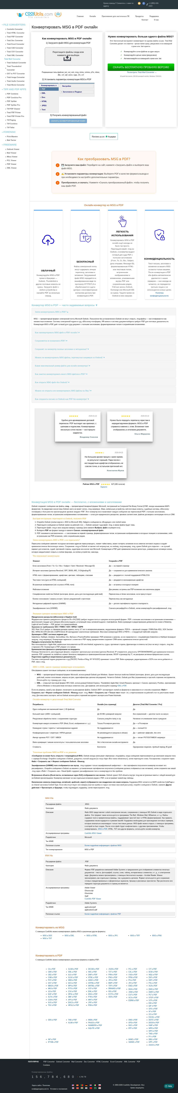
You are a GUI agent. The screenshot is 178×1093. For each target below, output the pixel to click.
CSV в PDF (72, 991)
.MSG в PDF (102, 829)
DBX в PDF (153, 1039)
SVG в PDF (52, 1002)
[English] (73, 1085)
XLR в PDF (153, 986)
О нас (156, 20)
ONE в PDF (132, 1020)
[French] (73, 1088)
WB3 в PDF (72, 980)
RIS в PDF (112, 991)
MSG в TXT (47, 938)
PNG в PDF (112, 977)
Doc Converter (89, 1062)
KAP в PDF (52, 994)
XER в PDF (112, 997)
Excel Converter (116, 1062)
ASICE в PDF (154, 1045)
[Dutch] (91, 1085)
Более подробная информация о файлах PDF (103, 914)
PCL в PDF (132, 969)
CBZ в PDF (52, 975)
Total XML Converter (15, 55)
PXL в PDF (153, 983)
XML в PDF (72, 972)
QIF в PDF (153, 1006)
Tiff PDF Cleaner (13, 109)
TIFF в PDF (112, 986)
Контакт (145, 20)
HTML (44, 101)
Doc (43, 97)
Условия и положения (58, 1089)
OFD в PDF (132, 1023)
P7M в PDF (92, 997)
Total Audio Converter (15, 81)
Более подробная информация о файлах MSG (103, 845)
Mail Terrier (11, 140)
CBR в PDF (52, 972)
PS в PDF (132, 980)
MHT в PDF (92, 1000)
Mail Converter (76, 1062)
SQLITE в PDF (94, 1028)
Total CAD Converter (15, 48)
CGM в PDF (52, 1000)
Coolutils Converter (15, 29)
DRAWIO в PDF (114, 988)
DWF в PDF (92, 975)
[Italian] (95, 1085)
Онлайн (93, 16)
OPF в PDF (153, 1042)
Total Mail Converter (12, 59)
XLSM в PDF (73, 969)
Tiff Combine (12, 124)
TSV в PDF (52, 1005)
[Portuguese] (82, 1085)
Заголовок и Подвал (72, 92)
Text (43, 110)
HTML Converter (102, 1062)
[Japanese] (100, 1088)
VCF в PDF (92, 988)
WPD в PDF (153, 1028)
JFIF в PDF (92, 1002)
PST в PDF (52, 980)
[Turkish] (78, 1088)
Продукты (139, 16)
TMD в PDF (153, 1034)
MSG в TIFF (135, 936)
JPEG (44, 105)
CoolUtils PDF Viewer (93, 899)
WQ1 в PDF (153, 975)
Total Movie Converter (15, 85)
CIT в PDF (153, 969)
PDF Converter (49, 1062)
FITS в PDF (72, 988)
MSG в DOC (47, 936)
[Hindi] (82, 1088)
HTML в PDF (93, 977)
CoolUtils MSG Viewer (93, 833)
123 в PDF (52, 991)
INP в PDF (52, 1039)
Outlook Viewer (13, 149)
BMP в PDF (113, 983)
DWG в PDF (153, 989)
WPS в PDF (153, 1031)
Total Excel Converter (15, 44)
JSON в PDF (113, 969)
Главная (80, 16)
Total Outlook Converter (16, 63)
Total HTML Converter (15, 33)
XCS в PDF (132, 997)
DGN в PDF (132, 989)
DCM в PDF (153, 972)
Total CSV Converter (15, 52)
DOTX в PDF (154, 1020)
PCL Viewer (11, 160)
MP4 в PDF (72, 986)
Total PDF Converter (15, 37)
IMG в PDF (92, 972)
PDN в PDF (92, 1005)
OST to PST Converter (16, 74)
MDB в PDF (92, 1020)
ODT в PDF (153, 980)
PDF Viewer (11, 164)
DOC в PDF (132, 1025)
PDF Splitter (12, 101)
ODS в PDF (52, 1020)
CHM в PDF (52, 977)
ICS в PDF (153, 1014)
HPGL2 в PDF (73, 1005)
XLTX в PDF (52, 997)
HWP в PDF (153, 1025)
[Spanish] (78, 1085)
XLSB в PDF (73, 1023)
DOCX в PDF (73, 1002)
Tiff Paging (11, 120)
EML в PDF (122, 686)
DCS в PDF (72, 983)
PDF (43, 89)
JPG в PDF (112, 980)
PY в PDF (152, 1037)
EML (44, 93)
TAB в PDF (72, 1020)
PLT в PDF (153, 995)
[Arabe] (95, 1088)
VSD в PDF (132, 975)
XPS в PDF (72, 1000)
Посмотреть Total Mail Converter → (142, 72)
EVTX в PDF (113, 994)
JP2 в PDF (132, 983)
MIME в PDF (133, 1039)
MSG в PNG (157, 936)
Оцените (103, 487)
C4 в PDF (51, 969)
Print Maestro (12, 137)
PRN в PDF (112, 975)
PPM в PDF (133, 977)
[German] (86, 1085)
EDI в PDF (153, 1003)
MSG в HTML (92, 936)
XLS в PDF (72, 975)
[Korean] (86, 1088)
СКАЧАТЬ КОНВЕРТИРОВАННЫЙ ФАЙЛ (68, 121)
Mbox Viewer (12, 157)
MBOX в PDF (53, 986)
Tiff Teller (10, 128)
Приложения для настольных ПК (115, 16)
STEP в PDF (154, 997)
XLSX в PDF (73, 977)
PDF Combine (12, 94)
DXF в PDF (153, 977)
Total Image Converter (16, 77)
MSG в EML (69, 936)
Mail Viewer (11, 153)
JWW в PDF (133, 992)
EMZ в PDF (132, 986)
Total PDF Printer (14, 112)
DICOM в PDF (93, 969)
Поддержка (154, 16)
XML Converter (129, 1062)
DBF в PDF (72, 997)
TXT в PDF (112, 972)
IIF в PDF (152, 1011)
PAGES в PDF (93, 1023)
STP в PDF (153, 1000)
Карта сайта (36, 1085)
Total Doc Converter (15, 40)
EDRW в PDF (133, 1000)
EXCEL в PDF (154, 1017)
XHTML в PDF (93, 983)
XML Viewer (12, 168)
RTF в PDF (132, 1028)
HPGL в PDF (73, 994)
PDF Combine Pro (14, 98)
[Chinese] (91, 1088)
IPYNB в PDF (53, 1042)
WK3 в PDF (52, 988)
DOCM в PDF (154, 1023)
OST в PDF (52, 983)
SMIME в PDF (134, 1042)
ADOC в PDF (93, 980)
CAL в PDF (132, 972)
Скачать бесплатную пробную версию (141, 67)
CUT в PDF (132, 995)
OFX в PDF (153, 1009)
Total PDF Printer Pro (15, 116)
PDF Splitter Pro (13, 105)
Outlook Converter (63, 1062)
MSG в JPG (113, 936)
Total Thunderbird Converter (14, 68)
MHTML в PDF (94, 986)
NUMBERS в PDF (95, 1025)
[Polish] (100, 1085)
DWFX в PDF (154, 992)
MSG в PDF (92, 994)
